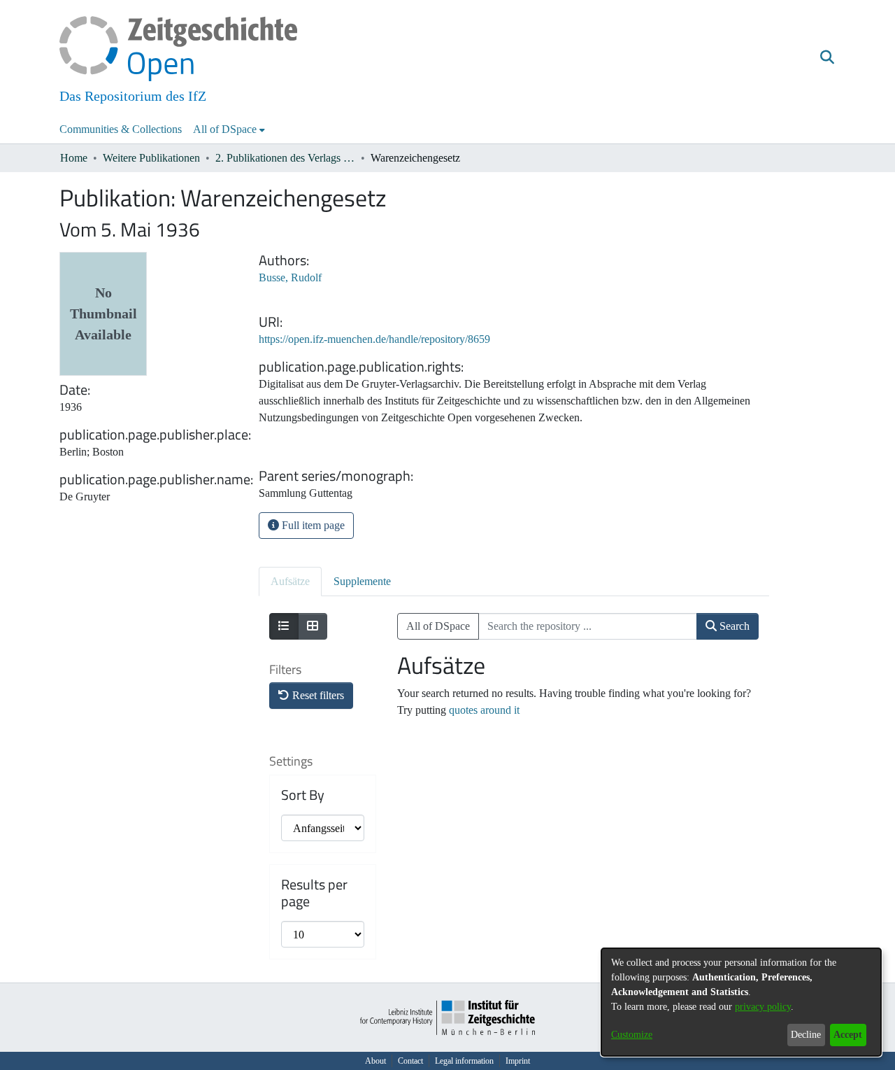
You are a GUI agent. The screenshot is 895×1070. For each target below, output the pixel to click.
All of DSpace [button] (225, 129)
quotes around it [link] (484, 710)
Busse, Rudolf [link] (290, 277)
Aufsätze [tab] (290, 581)
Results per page (314, 893)
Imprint (518, 1061)
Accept (847, 1034)
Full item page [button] (312, 525)
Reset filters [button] (316, 695)
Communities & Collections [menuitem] (120, 129)
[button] (827, 58)
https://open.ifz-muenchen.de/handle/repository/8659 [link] (374, 339)
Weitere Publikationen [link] (151, 158)
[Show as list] (284, 626)
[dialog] (741, 1002)
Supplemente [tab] (362, 581)
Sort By (302, 795)
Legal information (464, 1061)
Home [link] (73, 158)
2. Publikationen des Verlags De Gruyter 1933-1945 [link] (285, 158)
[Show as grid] (312, 626)
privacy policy (763, 1006)
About (375, 1061)
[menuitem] (229, 129)
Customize (631, 1034)
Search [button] (733, 626)
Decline (806, 1034)
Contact (410, 1061)
